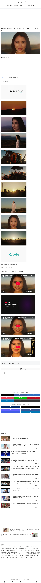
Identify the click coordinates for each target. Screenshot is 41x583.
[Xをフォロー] (30, 407)
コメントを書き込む (20, 369)
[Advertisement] (20, 18)
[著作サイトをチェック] (10, 407)
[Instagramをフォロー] (10, 412)
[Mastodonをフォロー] (10, 410)
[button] (20, 400)
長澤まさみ (7, 57)
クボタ (3, 57)
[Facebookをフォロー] (30, 410)
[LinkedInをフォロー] (30, 412)
